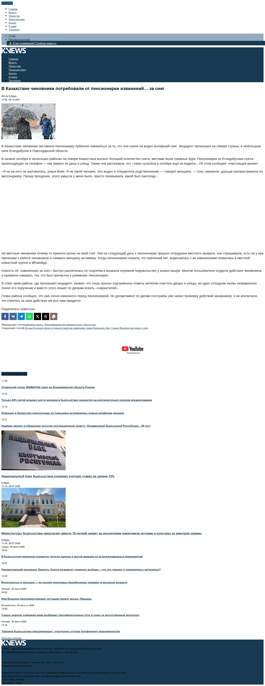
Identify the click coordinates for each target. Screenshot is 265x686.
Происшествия (17, 19)
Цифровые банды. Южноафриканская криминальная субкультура (60, 324)
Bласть (13, 12)
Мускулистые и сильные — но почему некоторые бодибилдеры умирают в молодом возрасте (64, 582)
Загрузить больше (11, 638)
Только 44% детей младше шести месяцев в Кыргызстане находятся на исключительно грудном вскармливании (76, 400)
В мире (12, 26)
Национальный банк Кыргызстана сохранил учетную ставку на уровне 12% (57, 476)
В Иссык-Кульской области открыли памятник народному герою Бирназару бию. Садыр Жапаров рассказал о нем (85, 328)
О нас (12, 35)
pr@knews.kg (60, 665)
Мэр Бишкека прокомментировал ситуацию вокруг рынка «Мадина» (46, 599)
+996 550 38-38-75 (42, 665)
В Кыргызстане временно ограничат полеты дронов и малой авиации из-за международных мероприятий (72, 556)
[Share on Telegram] (21, 316)
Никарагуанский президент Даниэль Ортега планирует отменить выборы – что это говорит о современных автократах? (81, 569)
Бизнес (12, 22)
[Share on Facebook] (5, 316)
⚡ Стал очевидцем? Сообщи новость (32, 43)
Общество (14, 16)
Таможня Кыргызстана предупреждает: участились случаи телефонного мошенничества (60, 631)
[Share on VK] (13, 316)
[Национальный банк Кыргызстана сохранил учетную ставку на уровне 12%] (33, 469)
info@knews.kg (30, 659)
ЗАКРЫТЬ (7, 3)
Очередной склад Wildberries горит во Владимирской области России (48, 387)
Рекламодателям (19, 39)
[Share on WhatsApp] (29, 316)
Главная (13, 9)
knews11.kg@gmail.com (52, 659)
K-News (13, 96)
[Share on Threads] (45, 316)
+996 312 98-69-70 (11, 659)
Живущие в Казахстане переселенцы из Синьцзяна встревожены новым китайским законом (62, 413)
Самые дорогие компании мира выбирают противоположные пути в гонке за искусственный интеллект (70, 615)
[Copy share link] (53, 316)
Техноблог (14, 29)
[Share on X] (37, 316)
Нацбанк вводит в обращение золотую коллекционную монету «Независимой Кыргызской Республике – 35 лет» (76, 426)
